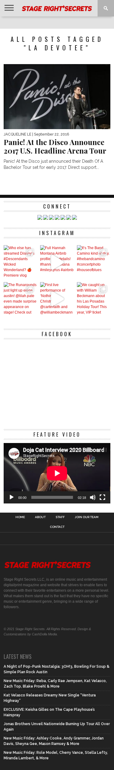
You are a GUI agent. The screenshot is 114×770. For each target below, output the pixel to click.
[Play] (12, 497)
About (40, 517)
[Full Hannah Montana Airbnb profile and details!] (57, 262)
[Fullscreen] (102, 497)
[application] (57, 473)
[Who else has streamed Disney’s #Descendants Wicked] (20, 262)
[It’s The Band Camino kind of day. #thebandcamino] (94, 262)
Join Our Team (86, 517)
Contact (57, 526)
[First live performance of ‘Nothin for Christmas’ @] (57, 299)
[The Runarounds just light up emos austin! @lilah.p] (20, 299)
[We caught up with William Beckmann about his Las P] (94, 299)
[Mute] (93, 497)
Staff (60, 517)
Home (20, 517)
